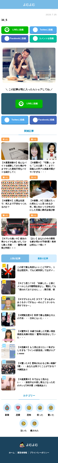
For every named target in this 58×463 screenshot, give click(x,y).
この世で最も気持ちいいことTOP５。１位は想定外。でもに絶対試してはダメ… (36, 269)
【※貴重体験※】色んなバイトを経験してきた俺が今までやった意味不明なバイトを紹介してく (13, 167)
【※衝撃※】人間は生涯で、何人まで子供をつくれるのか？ (13, 203)
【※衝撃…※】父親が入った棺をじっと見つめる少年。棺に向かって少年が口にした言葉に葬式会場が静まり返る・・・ (42, 206)
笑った (5, 139)
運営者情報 (22, 453)
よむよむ (29, 4)
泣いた (33, 177)
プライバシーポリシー (39, 453)
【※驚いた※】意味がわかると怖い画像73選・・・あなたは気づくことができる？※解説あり (36, 366)
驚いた (33, 139)
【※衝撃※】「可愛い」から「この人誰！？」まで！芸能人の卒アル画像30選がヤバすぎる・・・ (42, 167)
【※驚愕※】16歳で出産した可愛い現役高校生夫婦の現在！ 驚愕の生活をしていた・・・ (36, 334)
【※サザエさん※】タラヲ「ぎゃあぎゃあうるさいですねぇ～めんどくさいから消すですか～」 (36, 302)
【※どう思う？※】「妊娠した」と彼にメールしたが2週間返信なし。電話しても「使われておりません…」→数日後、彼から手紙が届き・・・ (36, 288)
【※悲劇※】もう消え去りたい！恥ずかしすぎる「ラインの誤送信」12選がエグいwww (36, 350)
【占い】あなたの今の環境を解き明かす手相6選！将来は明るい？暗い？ (43, 241)
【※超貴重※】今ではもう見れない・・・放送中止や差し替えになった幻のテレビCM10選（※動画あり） (36, 382)
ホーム (12, 453)
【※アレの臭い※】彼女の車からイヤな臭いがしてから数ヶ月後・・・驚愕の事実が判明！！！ (13, 243)
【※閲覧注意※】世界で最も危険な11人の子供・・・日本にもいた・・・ (36, 317)
